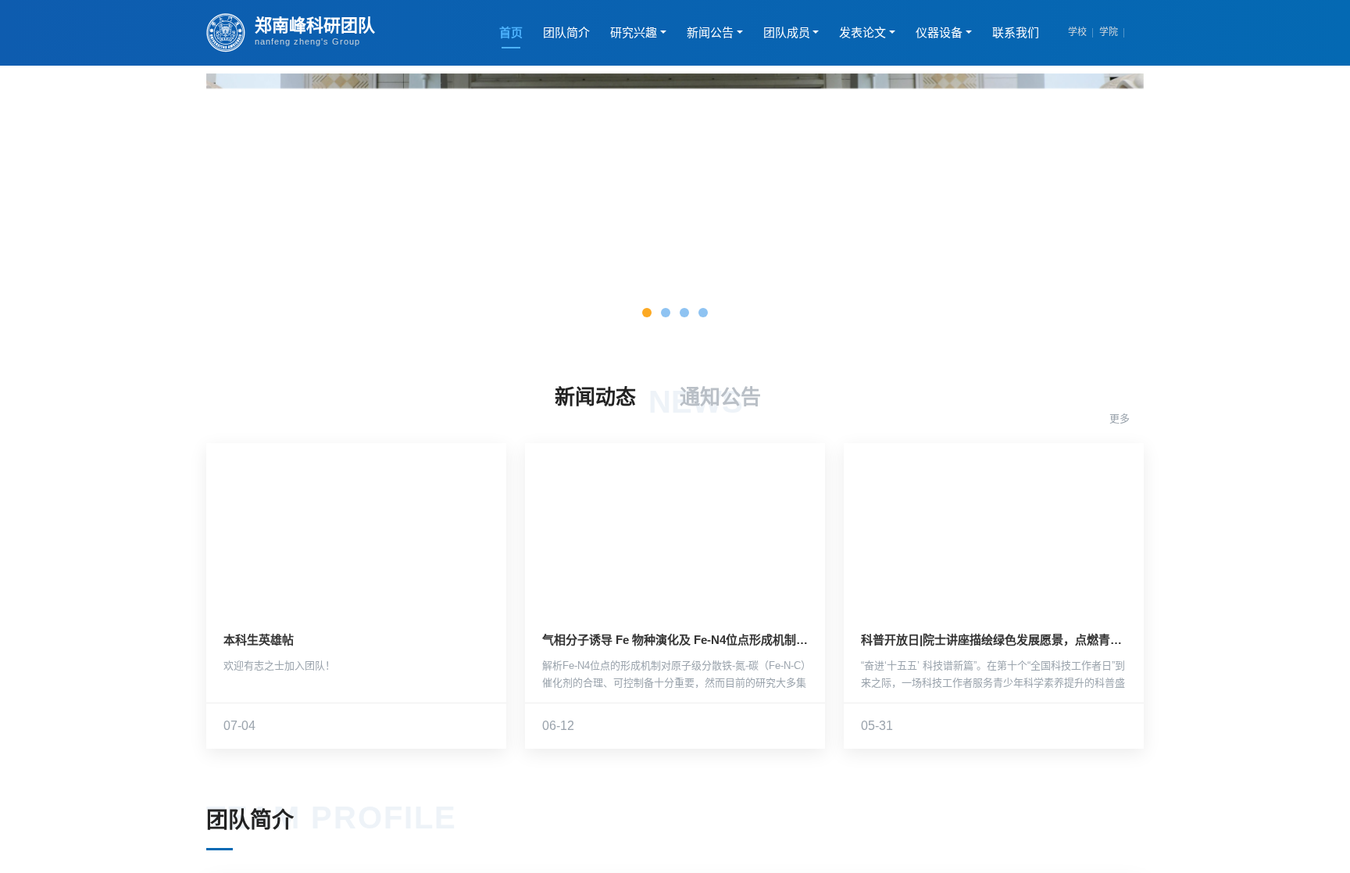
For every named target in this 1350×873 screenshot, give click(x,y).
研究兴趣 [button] (633, 32)
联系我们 (1015, 32)
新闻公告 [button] (710, 32)
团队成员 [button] (786, 32)
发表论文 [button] (862, 32)
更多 (1121, 418)
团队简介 (566, 32)
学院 (1108, 32)
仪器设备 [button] (939, 32)
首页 (511, 32)
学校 (1077, 32)
